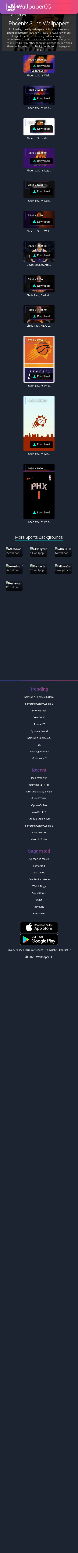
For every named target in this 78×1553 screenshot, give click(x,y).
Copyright (51, 947)
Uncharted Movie (39, 856)
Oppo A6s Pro (39, 803)
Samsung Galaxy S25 (39, 735)
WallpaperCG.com (28, 7)
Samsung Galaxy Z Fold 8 (39, 701)
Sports (10, 32)
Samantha (39, 863)
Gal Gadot (39, 870)
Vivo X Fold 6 (39, 809)
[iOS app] (39, 924)
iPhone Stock (39, 708)
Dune (39, 897)
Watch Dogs (39, 884)
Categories (18, 15)
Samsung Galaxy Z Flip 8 (39, 789)
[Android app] (39, 937)
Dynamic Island (39, 728)
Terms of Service (34, 947)
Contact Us (65, 947)
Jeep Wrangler (39, 775)
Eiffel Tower (39, 911)
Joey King (39, 904)
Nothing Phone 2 (39, 749)
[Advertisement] (39, 635)
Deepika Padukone (39, 877)
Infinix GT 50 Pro (39, 796)
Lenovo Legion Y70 (39, 816)
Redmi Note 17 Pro (39, 782)
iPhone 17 (39, 722)
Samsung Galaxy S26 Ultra (39, 694)
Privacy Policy (14, 947)
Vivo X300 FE (39, 830)
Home (17, 7)
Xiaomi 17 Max (39, 837)
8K (39, 742)
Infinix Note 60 (39, 756)
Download (43, 66)
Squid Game (39, 890)
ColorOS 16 (39, 715)
